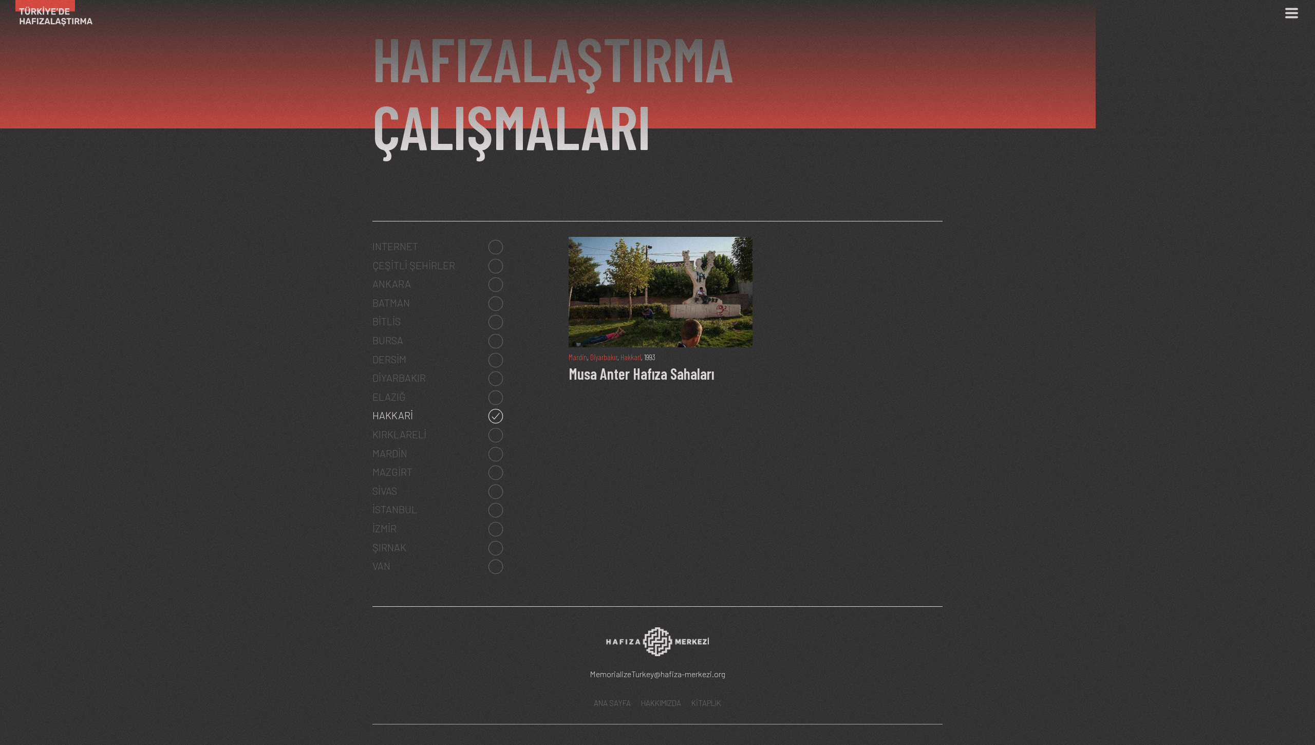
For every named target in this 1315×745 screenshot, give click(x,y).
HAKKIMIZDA (661, 702)
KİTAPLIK (706, 702)
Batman (391, 302)
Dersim (389, 359)
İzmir (384, 528)
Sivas (384, 491)
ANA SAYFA (612, 702)
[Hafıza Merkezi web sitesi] (657, 645)
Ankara (391, 283)
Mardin (389, 453)
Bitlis (386, 321)
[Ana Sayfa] (50, 13)
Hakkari (392, 415)
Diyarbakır (399, 377)
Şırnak (389, 547)
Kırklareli (399, 434)
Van (381, 566)
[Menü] (1291, 13)
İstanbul (394, 509)
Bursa (387, 340)
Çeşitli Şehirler (413, 265)
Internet (395, 246)
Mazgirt (392, 471)
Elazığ (388, 396)
